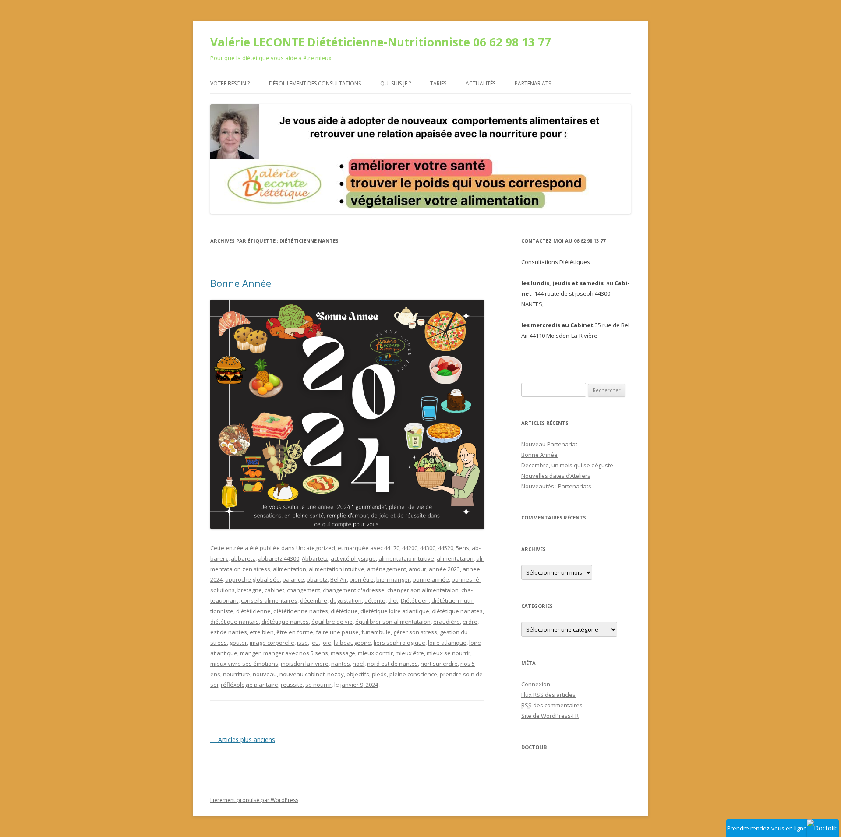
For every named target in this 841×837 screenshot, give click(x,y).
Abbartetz (315, 558)
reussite (292, 685)
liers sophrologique (399, 642)
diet (393, 600)
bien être (362, 579)
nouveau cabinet (302, 674)
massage (343, 653)
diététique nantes (285, 621)
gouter (238, 642)
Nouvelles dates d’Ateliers (555, 476)
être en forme (294, 632)
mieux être (410, 653)
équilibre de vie (332, 621)
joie (326, 642)
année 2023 (444, 569)
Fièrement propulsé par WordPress (254, 800)
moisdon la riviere (305, 663)
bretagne (249, 590)
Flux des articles (548, 695)
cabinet (274, 590)
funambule (376, 632)
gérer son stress (415, 632)
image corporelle (272, 642)
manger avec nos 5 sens (295, 653)
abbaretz (243, 558)
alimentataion (455, 558)
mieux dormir (375, 653)
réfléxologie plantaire (249, 685)
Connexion (535, 684)
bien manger (393, 579)
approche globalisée (252, 579)
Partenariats (533, 83)
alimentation (289, 569)
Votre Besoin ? (230, 83)
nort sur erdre (439, 663)
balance (293, 579)
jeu (315, 642)
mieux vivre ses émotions (244, 663)
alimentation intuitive (336, 569)
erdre (470, 621)
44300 (427, 548)
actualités (480, 83)
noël (358, 663)
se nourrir (318, 685)
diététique (344, 611)
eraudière (446, 621)
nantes (340, 663)
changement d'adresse (354, 590)
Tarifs (438, 83)
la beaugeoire (352, 642)
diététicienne (253, 611)
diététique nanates (457, 611)
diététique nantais (234, 621)
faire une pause (337, 632)
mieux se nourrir (448, 653)
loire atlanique (447, 642)
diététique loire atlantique (394, 611)
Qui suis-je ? (395, 83)
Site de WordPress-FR (550, 716)
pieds (379, 674)
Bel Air (338, 579)
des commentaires (552, 705)
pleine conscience (413, 674)
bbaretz (317, 579)
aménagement (386, 569)
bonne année (431, 579)
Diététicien (415, 600)
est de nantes (228, 632)
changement (303, 590)
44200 (409, 548)
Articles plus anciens (242, 739)
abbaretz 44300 (278, 558)
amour (417, 569)
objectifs (357, 674)
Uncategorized (315, 548)
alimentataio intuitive (406, 558)
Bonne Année (240, 283)
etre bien (262, 632)
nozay (335, 674)
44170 (391, 548)
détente (374, 600)
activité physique (353, 558)
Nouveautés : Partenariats (556, 486)
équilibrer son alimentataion (393, 621)
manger (250, 653)
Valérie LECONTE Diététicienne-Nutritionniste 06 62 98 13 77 (380, 42)
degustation (346, 600)
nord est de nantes (392, 663)
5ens (462, 548)
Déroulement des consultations (315, 83)
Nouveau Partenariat (549, 444)
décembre (313, 600)
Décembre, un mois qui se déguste (567, 465)
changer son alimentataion (423, 590)
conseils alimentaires (269, 600)
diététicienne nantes (300, 611)
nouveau (265, 674)
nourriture (236, 674)
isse (302, 642)
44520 (445, 548)
